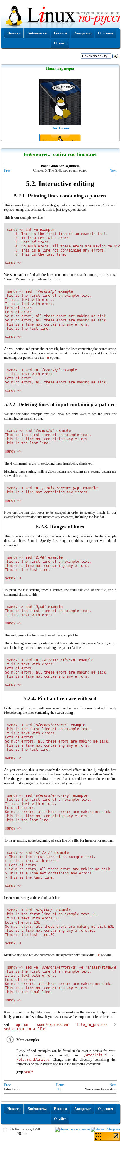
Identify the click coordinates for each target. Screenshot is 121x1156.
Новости (14, 33)
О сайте (60, 43)
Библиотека (37, 33)
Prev (7, 170)
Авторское (82, 33)
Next (113, 170)
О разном (105, 33)
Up (60, 1089)
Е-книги (60, 33)
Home (60, 1085)
